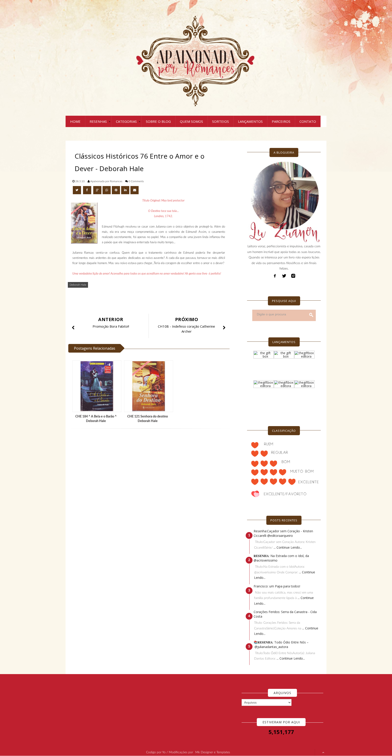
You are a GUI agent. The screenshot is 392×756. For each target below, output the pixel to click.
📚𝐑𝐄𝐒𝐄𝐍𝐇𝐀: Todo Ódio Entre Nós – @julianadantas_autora (281, 644)
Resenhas (98, 121)
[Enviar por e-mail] (134, 190)
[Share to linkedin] (125, 190)
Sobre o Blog (158, 121)
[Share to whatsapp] (107, 190)
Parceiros (281, 121)
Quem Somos (191, 121)
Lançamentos (250, 121)
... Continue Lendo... (288, 547)
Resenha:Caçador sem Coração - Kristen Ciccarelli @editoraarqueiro (283, 533)
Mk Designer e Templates (212, 752)
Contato (307, 121)
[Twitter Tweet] (77, 190)
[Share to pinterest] (116, 190)
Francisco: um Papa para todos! (277, 586)
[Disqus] (150, 493)
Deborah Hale (78, 284)
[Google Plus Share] (97, 190)
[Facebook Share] (87, 190)
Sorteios (220, 121)
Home (75, 121)
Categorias (126, 121)
